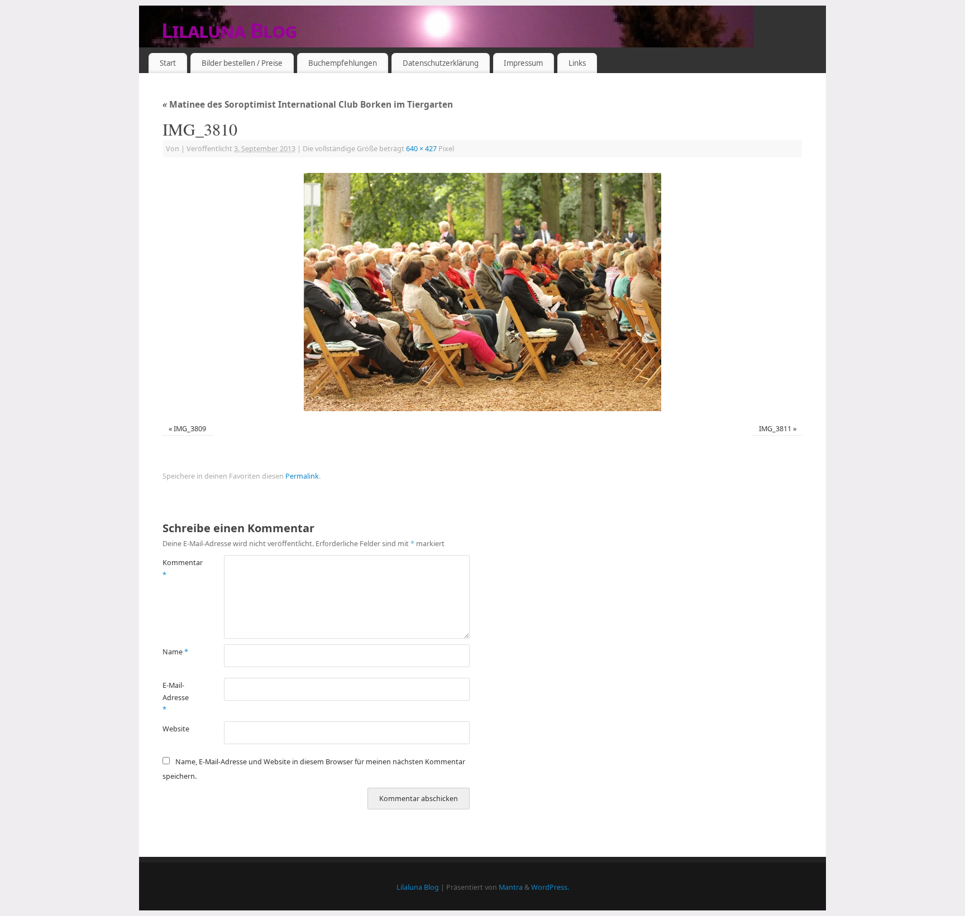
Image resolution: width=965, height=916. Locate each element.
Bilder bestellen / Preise (242, 63)
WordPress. (550, 887)
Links (577, 63)
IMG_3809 (190, 428)
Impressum (523, 63)
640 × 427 (421, 148)
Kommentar (178, 568)
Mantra (511, 887)
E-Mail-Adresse (176, 697)
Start (168, 63)
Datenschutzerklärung (441, 63)
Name (175, 652)
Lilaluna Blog (229, 30)
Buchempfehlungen (342, 63)
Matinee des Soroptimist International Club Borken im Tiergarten (308, 104)
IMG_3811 (775, 428)
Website (176, 729)
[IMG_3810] (482, 292)
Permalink (302, 476)
